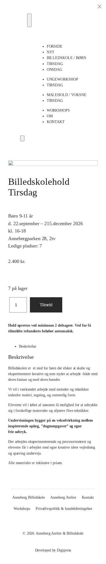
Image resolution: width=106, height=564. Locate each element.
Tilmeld (46, 304)
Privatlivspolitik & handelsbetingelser (64, 508)
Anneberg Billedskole (28, 497)
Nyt (51, 52)
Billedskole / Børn (66, 58)
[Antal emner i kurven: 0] (22, 138)
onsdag (54, 69)
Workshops (58, 110)
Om (50, 116)
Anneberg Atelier (63, 497)
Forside (55, 46)
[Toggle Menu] (29, 20)
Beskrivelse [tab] (27, 346)
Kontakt (56, 121)
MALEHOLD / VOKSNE (66, 95)
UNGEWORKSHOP (62, 79)
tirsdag (55, 64)
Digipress (64, 550)
